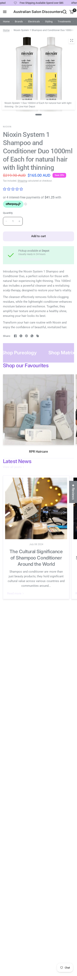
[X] (21, 336)
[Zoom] (72, 40)
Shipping (22, 180)
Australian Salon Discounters (38, 12)
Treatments (64, 21)
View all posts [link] (12, 467)
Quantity (8, 212)
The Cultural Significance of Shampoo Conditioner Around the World (36, 558)
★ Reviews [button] (73, 492)
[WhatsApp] (32, 336)
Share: (7, 336)
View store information (30, 259)
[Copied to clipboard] (37, 336)
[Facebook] (15, 336)
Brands (19, 21)
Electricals (34, 21)
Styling (49, 21)
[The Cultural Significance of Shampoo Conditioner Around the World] (36, 508)
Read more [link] (14, 593)
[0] (71, 12)
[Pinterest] (26, 336)
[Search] (64, 12)
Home (6, 21)
